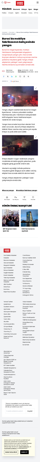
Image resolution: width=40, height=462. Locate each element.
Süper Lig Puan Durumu (8, 337)
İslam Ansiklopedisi (29, 317)
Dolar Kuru (7, 287)
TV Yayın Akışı (27, 288)
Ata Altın (6, 321)
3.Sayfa (10, 13)
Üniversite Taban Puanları (28, 307)
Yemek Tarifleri (8, 302)
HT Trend (37, 13)
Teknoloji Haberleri (9, 278)
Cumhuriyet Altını (9, 324)
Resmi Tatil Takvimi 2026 (10, 393)
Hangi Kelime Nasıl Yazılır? (28, 331)
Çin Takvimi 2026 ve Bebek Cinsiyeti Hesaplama (10, 361)
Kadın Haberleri (8, 275)
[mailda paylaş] (20, 76)
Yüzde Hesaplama (9, 374)
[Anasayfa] (7, 250)
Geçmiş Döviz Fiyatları (8, 378)
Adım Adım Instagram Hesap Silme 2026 (9, 388)
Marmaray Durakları (29, 340)
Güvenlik (24, 13)
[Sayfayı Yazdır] (24, 76)
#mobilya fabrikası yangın (26, 190)
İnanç (30, 13)
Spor (30, 9)
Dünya (24, 9)
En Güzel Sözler (27, 335)
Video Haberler (27, 302)
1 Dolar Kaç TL (8, 329)
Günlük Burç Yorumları (26, 275)
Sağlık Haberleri (8, 273)
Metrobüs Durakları (28, 337)
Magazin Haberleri (9, 265)
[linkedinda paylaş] (12, 76)
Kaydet (30, 411)
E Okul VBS (26, 269)
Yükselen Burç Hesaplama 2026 (9, 371)
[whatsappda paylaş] (16, 76)
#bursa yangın (8, 190)
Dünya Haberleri (9, 270)
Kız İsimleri (26, 345)
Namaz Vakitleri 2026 (29, 258)
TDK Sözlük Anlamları (29, 304)
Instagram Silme (28, 295)
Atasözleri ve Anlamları (7, 352)
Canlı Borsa (26, 255)
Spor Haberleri (8, 268)
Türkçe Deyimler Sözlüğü (8, 356)
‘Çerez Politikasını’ (24, 447)
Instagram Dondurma (26, 291)
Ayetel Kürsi (7, 304)
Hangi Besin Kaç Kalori (28, 323)
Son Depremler (27, 278)
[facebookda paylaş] (3, 76)
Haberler (4, 32)
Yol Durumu (26, 283)
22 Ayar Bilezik (8, 326)
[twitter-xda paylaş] (7, 76)
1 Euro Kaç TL (7, 331)
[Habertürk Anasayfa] (20, 3)
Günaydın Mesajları (10, 311)
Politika (4, 13)
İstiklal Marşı (26, 267)
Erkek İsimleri (26, 342)
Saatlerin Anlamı (9, 307)
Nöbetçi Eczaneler (28, 264)
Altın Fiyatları (8, 284)
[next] (37, 221)
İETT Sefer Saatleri (9, 365)
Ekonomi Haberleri (9, 260)
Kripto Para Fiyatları (10, 292)
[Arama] (2, 2)
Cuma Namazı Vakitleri (27, 261)
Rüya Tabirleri (27, 311)
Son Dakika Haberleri (10, 255)
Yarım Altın (7, 319)
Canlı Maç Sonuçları (10, 334)
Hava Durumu (27, 281)
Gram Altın (7, 314)
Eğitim (17, 13)
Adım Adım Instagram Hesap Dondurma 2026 (9, 382)
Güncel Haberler (9, 263)
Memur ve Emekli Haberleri (9, 281)
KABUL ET (24, 452)
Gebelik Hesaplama (10, 368)
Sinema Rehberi (28, 286)
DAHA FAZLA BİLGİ (11, 452)
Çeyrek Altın (7, 316)
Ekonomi (16, 9)
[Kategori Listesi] (37, 2)
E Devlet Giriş (26, 272)
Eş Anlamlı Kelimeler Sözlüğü (29, 327)
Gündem (6, 8)
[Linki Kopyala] (28, 76)
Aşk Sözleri (7, 309)
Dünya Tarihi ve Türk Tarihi (29, 314)
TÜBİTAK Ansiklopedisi (29, 320)
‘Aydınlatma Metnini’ (10, 448)
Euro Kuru (6, 289)
